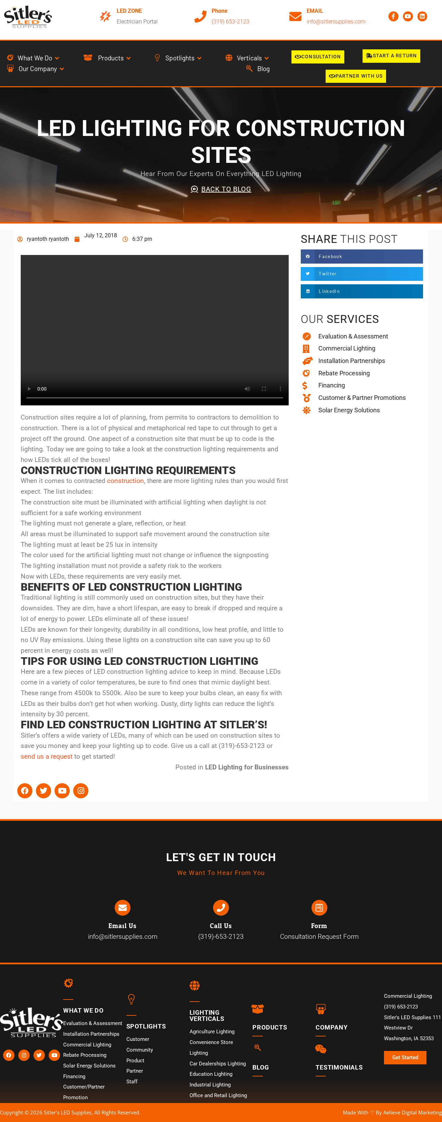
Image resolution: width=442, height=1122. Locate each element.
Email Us (122, 926)
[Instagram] (80, 790)
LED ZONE (129, 11)
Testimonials (339, 1067)
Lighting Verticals (207, 1015)
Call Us (221, 926)
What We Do (83, 1010)
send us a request (47, 756)
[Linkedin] (422, 16)
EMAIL (315, 11)
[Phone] (200, 16)
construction (125, 481)
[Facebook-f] (393, 16)
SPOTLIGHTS (146, 1026)
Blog (260, 1067)
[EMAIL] (295, 16)
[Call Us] (221, 908)
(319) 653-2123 (230, 21)
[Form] (319, 908)
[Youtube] (408, 16)
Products (269, 1027)
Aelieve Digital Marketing (412, 1112)
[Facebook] (24, 790)
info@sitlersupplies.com (336, 21)
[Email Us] (123, 908)
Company (332, 1027)
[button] (33, 58)
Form (319, 926)
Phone (220, 11)
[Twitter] (43, 790)
